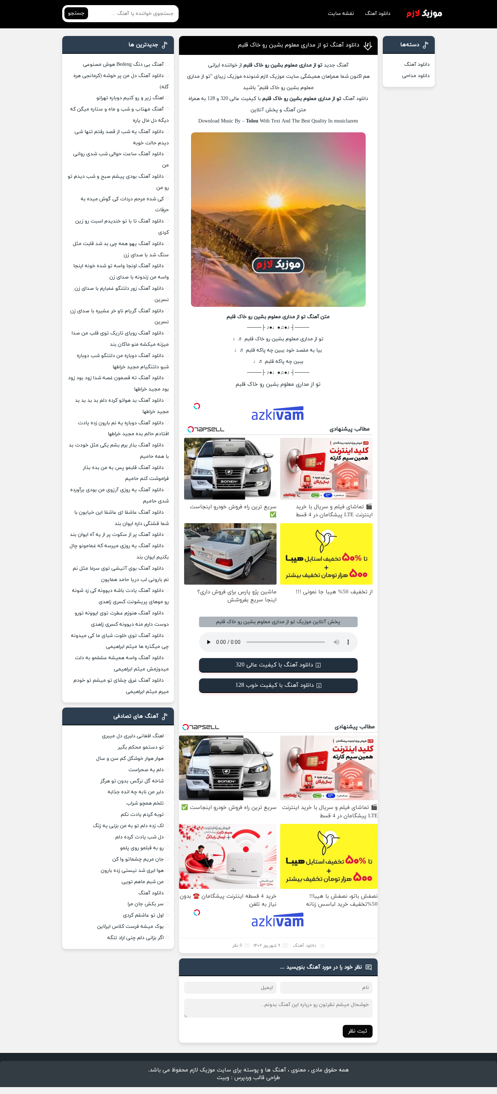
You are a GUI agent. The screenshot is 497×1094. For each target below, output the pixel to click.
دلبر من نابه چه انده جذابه (136, 792)
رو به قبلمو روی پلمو (142, 848)
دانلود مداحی (416, 75)
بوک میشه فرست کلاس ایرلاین (130, 926)
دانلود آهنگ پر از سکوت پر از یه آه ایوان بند (117, 534)
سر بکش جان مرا (146, 904)
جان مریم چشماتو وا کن (138, 859)
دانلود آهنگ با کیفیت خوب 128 (274, 685)
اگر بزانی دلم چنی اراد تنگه (135, 937)
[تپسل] (196, 406)
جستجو (76, 13)
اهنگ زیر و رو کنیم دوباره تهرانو (130, 98)
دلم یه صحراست (146, 769)
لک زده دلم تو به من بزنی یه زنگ (128, 825)
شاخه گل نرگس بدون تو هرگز (132, 781)
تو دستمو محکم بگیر (141, 747)
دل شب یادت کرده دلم (139, 837)
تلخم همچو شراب (145, 803)
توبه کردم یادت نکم (142, 814)
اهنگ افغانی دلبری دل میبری (133, 736)
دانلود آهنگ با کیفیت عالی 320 (274, 665)
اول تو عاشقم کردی (143, 915)
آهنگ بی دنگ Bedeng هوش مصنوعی (123, 64)
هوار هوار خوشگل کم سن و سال (130, 758)
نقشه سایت (341, 13)
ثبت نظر (357, 1031)
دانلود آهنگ (377, 13)
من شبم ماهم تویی (143, 881)
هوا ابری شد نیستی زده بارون (132, 870)
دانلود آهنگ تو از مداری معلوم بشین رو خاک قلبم (298, 45)
